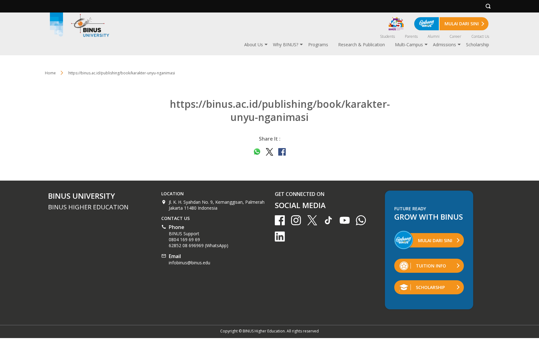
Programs (318, 44)
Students (387, 36)
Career (455, 36)
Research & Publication (361, 44)
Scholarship (477, 44)
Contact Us (480, 36)
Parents (411, 36)
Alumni (433, 36)
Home (50, 73)
